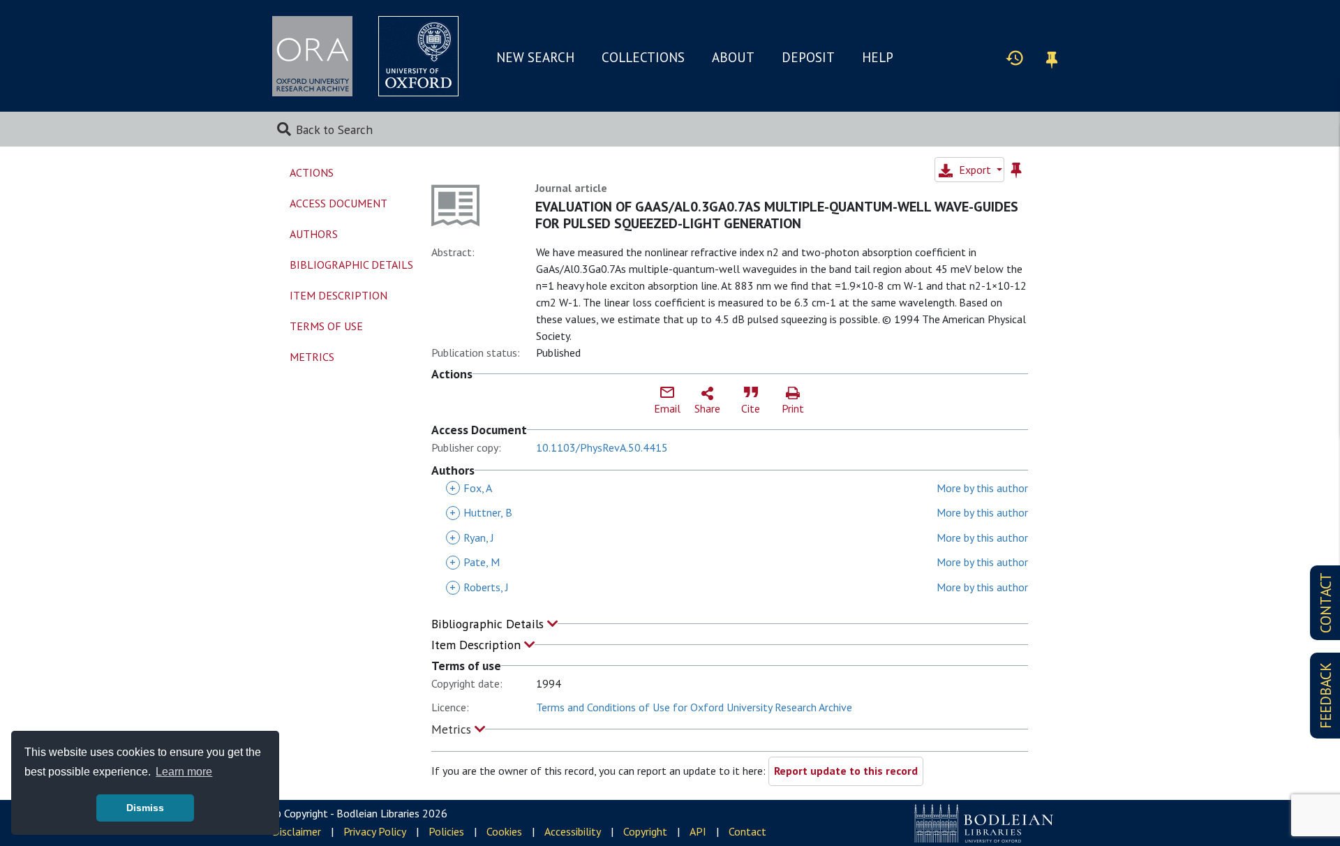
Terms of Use (326, 326)
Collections (643, 57)
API (698, 831)
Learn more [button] (184, 772)
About (733, 57)
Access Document (338, 203)
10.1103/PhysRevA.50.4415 (602, 447)
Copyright (645, 831)
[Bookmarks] (1051, 57)
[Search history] (1015, 57)
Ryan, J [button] (471, 537)
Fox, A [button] (470, 488)
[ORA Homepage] (312, 56)
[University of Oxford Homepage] (418, 56)
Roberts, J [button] (479, 587)
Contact (747, 831)
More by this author (982, 488)
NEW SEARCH (535, 57)
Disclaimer (296, 831)
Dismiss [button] (145, 807)
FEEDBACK (1325, 695)
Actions (312, 172)
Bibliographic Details (489, 624)
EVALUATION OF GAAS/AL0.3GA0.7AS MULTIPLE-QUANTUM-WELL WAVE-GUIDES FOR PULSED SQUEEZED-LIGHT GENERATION (776, 215)
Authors (314, 234)
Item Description (477, 645)
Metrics (453, 729)
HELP (877, 57)
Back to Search (334, 129)
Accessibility (572, 831)
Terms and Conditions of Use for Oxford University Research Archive (694, 707)
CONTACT (1325, 602)
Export (975, 170)
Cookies (504, 831)
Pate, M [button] (474, 562)
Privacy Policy (374, 831)
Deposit (808, 57)
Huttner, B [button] (480, 512)
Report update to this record (846, 771)
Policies (446, 831)
